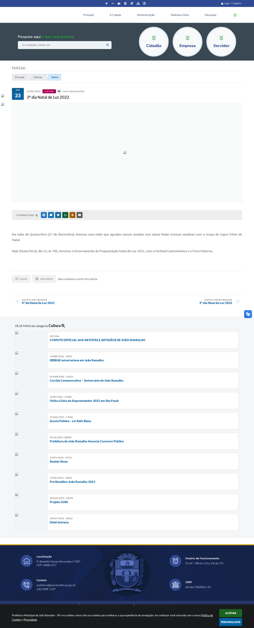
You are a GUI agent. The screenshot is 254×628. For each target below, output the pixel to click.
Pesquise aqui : (46, 36)
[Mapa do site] (138, 3)
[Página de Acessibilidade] (144, 3)
